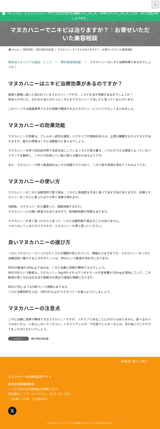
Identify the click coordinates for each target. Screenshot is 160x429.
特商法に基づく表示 (134, 361)
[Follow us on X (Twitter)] (12, 411)
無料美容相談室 (71, 62)
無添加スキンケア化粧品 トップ (30, 62)
